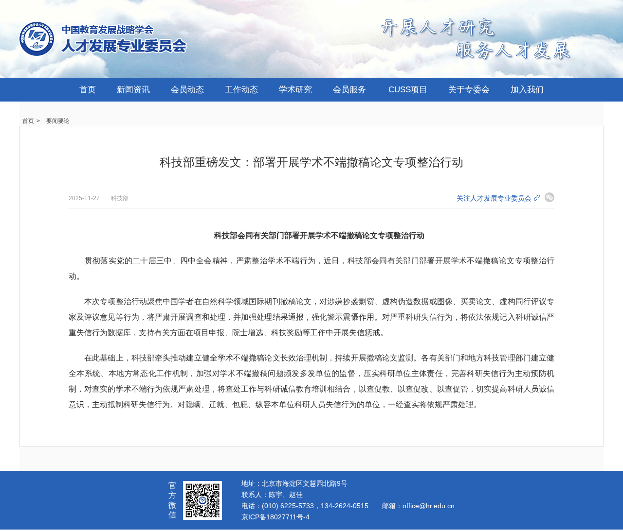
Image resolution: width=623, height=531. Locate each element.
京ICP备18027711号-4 (275, 517)
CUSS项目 (407, 89)
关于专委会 (469, 89)
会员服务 (349, 89)
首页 (87, 89)
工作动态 (241, 89)
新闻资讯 (133, 89)
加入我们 (527, 89)
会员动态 (187, 89)
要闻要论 (58, 121)
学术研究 (295, 89)
